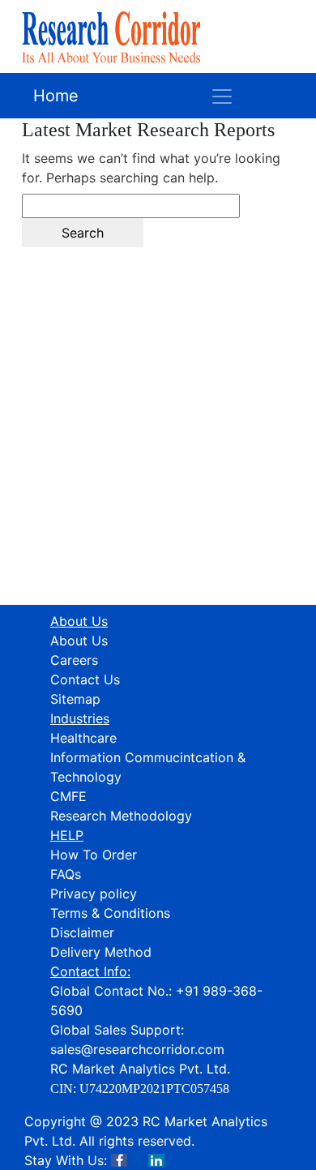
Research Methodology (121, 816)
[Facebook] (119, 1160)
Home (56, 95)
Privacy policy (93, 893)
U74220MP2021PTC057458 (154, 1088)
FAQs (65, 874)
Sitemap (75, 699)
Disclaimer (82, 932)
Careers (74, 660)
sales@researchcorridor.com (137, 1049)
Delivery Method (101, 952)
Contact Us (85, 679)
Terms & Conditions (110, 913)
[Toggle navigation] (222, 95)
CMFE (68, 796)
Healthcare (83, 738)
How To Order (93, 854)
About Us (79, 640)
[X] (137, 1160)
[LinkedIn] (156, 1160)
